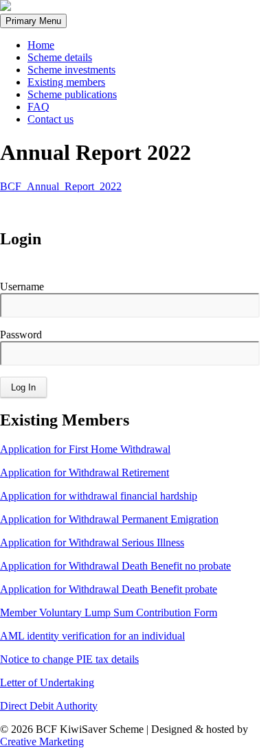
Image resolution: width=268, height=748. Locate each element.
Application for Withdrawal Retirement (84, 472)
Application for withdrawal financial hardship (98, 496)
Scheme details (59, 57)
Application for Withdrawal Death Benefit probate (108, 589)
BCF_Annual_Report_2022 (61, 186)
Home (40, 45)
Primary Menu (33, 21)
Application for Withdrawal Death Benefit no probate (115, 566)
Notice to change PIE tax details (69, 659)
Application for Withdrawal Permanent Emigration (109, 519)
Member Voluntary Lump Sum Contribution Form (108, 612)
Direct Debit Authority (49, 706)
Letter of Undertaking (47, 682)
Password (21, 334)
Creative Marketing (42, 741)
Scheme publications (72, 94)
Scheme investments (71, 69)
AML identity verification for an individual (92, 636)
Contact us (50, 119)
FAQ (38, 107)
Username (22, 286)
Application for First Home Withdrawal (85, 449)
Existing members (66, 82)
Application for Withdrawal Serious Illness (92, 542)
